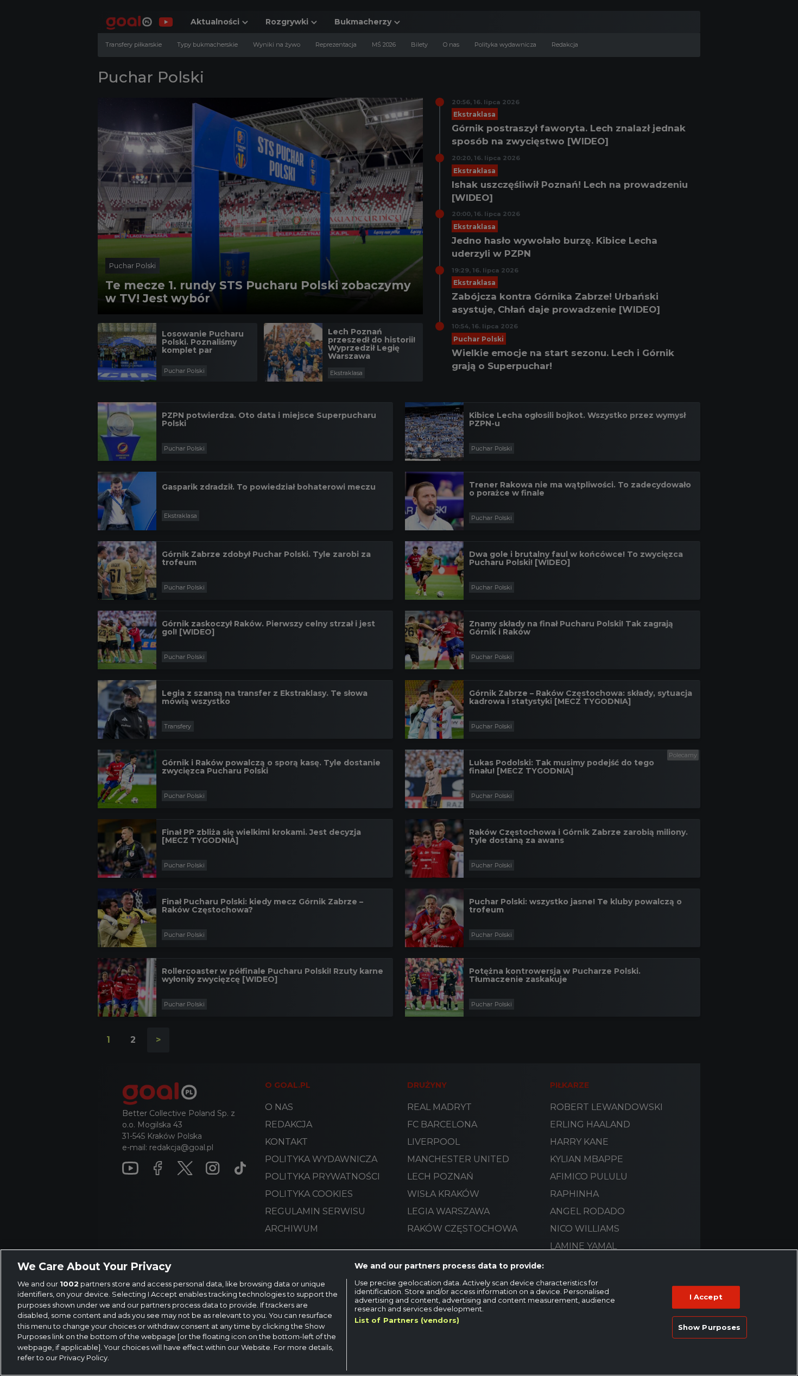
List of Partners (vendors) (406, 1320)
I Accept (706, 1296)
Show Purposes (709, 1326)
